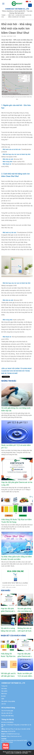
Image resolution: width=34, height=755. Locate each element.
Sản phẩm (4, 691)
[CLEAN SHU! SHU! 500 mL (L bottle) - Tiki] (15, 577)
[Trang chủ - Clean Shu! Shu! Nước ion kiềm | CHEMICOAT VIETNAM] (17, 3)
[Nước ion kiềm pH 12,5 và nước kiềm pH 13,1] (25, 664)
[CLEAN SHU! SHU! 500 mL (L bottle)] (5, 746)
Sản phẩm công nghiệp (8, 701)
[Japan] (30, 1)
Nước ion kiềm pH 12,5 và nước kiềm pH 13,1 (24, 676)
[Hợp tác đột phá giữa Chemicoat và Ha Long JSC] (9, 600)
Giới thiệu (4, 688)
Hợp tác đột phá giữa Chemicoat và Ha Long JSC (8, 611)
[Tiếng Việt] (27, 1)
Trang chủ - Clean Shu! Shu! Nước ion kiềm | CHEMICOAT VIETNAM (18, 752)
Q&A (2, 699)
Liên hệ (3, 704)
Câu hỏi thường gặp (7, 710)
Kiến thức (4, 693)
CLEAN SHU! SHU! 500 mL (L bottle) (15, 583)
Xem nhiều (5, 590)
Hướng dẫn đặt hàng (7, 715)
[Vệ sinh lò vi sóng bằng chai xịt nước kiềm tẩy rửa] (9, 619)
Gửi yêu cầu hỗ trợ (6, 713)
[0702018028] (29, 743)
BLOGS (3, 696)
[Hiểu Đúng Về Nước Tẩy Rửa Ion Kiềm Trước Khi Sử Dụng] (9, 645)
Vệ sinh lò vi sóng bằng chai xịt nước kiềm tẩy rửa (8, 630)
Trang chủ (4, 686)
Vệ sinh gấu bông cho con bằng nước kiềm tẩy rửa (25, 611)
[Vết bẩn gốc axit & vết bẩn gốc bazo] (9, 664)
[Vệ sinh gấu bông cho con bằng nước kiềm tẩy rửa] (25, 600)
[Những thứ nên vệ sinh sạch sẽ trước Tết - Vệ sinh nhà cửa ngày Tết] (25, 619)
